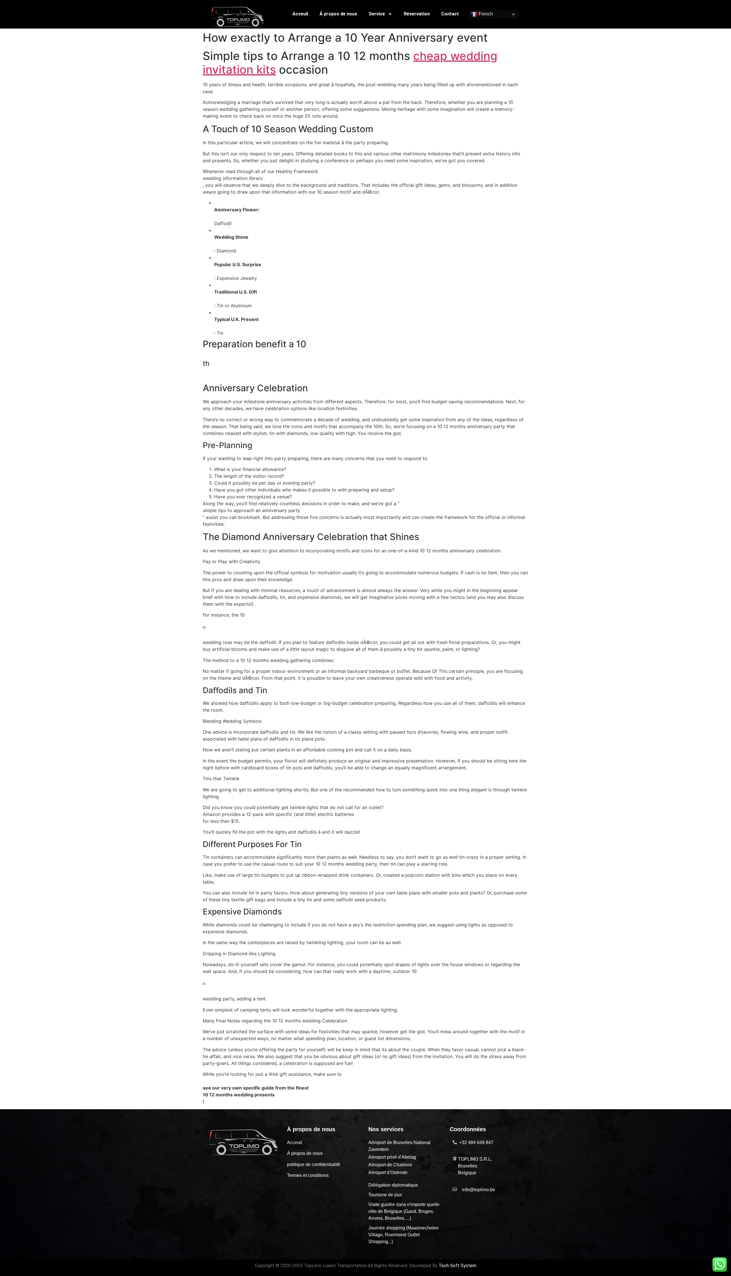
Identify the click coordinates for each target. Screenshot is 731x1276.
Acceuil (300, 14)
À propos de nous (338, 14)
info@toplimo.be (478, 1189)
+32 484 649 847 (476, 1142)
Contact (450, 14)
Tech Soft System (457, 1265)
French (485, 14)
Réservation (417, 14)
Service (377, 14)
